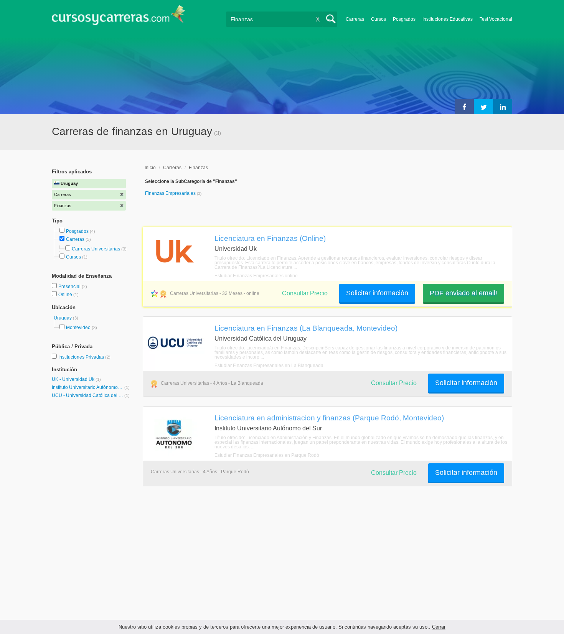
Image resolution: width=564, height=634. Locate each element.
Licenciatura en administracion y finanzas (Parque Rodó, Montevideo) (329, 417)
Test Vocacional (496, 19)
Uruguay (63, 318)
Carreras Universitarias (96, 249)
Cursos (378, 19)
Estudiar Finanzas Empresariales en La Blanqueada (268, 365)
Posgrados (404, 19)
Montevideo (78, 327)
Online (65, 294)
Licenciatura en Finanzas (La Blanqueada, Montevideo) (305, 328)
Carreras (355, 19)
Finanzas (198, 167)
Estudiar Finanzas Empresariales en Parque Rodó (266, 455)
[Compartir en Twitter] (483, 106)
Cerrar (438, 627)
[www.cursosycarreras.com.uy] (118, 17)
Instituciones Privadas (84, 357)
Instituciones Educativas (447, 19)
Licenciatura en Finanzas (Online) (270, 238)
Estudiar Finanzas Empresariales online (256, 275)
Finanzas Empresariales (171, 193)
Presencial (70, 286)
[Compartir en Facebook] (464, 106)
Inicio (150, 167)
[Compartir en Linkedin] (502, 106)
